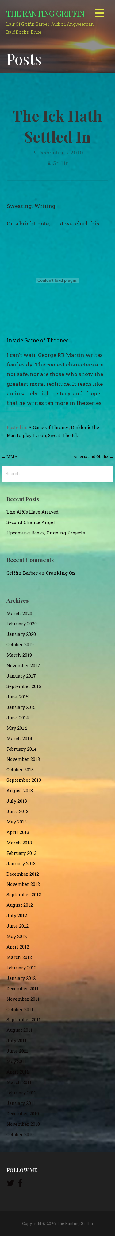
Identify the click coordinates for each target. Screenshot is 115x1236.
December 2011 (22, 989)
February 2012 (21, 968)
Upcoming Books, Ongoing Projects (45, 533)
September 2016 (23, 686)
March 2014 (19, 738)
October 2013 (20, 769)
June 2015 (17, 697)
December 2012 (22, 874)
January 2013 (21, 863)
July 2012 (16, 915)
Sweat (54, 435)
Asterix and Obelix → (93, 456)
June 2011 (17, 1051)
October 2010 (20, 1134)
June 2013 (17, 811)
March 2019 (19, 655)
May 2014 (16, 728)
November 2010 (23, 1124)
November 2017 (23, 665)
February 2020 (21, 624)
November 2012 (23, 884)
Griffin (60, 162)
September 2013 (23, 780)
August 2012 (19, 905)
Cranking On (60, 573)
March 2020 (19, 613)
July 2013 (16, 801)
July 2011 (16, 1040)
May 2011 (16, 1061)
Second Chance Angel (30, 522)
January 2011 (20, 1103)
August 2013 (19, 790)
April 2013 (17, 832)
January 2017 (21, 676)
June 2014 (17, 718)
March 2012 (19, 957)
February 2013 (21, 853)
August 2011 (19, 1030)
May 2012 (16, 936)
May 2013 (16, 822)
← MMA (9, 456)
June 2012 (17, 926)
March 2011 (19, 1082)
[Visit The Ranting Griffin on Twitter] (10, 1184)
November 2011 (23, 999)
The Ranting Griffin (45, 13)
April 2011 (17, 1072)
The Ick (70, 435)
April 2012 (17, 947)
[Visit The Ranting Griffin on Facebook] (20, 1184)
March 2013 (19, 843)
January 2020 (21, 634)
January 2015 (21, 707)
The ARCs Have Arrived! (32, 512)
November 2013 (23, 759)
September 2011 (23, 1020)
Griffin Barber (22, 573)
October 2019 (20, 644)
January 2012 (21, 978)
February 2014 (21, 749)
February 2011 (21, 1093)
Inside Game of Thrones (38, 340)
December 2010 (22, 1114)
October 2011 (19, 1009)
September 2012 (23, 895)
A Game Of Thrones (49, 427)
